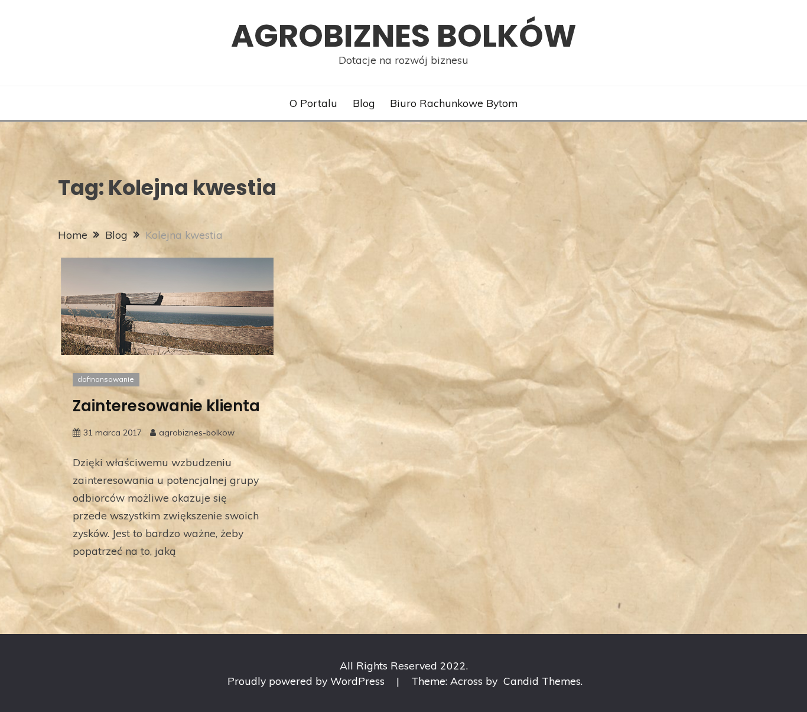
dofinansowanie (105, 379)
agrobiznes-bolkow (197, 432)
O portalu (313, 102)
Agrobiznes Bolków (404, 35)
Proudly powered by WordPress (307, 680)
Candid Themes (542, 680)
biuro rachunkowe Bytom (454, 102)
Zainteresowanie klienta (166, 406)
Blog (364, 102)
